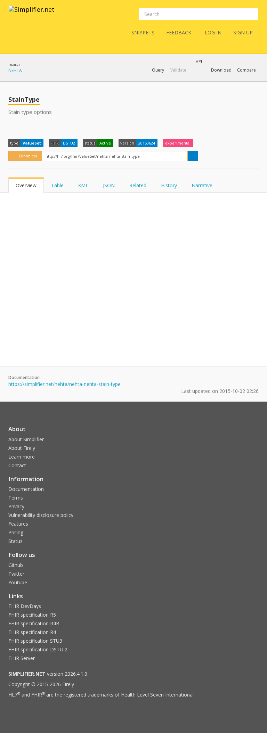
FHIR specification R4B (33, 623)
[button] (158, 70)
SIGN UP (243, 32)
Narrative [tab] (202, 185)
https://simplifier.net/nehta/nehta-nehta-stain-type (64, 384)
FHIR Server (21, 658)
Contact (17, 465)
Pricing (15, 532)
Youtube (17, 582)
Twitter (16, 573)
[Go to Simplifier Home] (32, 14)
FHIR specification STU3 (35, 640)
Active (105, 143)
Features (18, 523)
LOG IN (213, 32)
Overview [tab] (26, 185)
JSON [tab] (109, 185)
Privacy (16, 506)
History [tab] (169, 185)
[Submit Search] (252, 14)
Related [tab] (137, 185)
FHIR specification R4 (32, 632)
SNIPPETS (142, 32)
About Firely (21, 448)
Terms (15, 497)
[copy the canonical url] (192, 156)
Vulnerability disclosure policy (40, 515)
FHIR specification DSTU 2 (37, 649)
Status (15, 541)
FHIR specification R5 (32, 614)
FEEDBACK (178, 32)
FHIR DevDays (24, 606)
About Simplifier (26, 439)
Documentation (26, 489)
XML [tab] (83, 185)
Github (15, 565)
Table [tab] (57, 185)
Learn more (21, 456)
